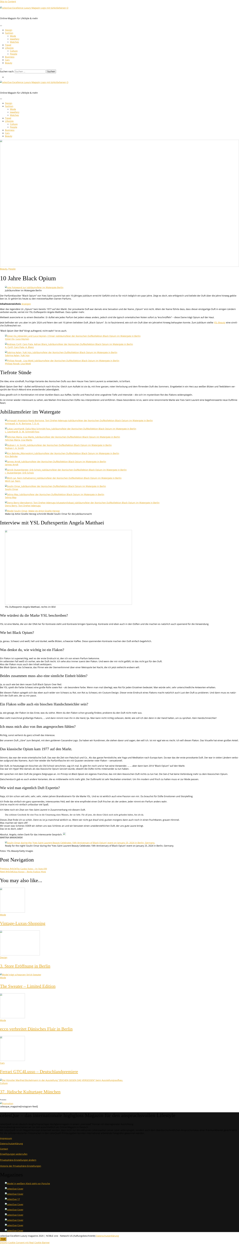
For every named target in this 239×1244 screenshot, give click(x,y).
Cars (7, 59)
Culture (4, 1083)
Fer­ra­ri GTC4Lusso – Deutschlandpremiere (39, 1071)
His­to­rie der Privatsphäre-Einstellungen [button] (20, 1165)
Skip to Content (8, 1)
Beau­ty (8, 62)
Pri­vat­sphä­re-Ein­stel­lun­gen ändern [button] (18, 1159)
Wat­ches (14, 41)
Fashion (9, 32)
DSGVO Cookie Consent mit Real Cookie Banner (25, 1242)
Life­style (9, 47)
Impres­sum (6, 1138)
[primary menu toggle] (1, 25)
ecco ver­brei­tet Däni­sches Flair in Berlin (36, 1028)
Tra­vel (8, 44)
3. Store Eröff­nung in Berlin (25, 966)
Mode (13, 35)
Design (8, 30)
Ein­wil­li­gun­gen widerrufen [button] (13, 1154)
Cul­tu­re (14, 50)
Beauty (3, 268)
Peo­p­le (13, 53)
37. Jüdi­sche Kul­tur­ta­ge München (30, 1091)
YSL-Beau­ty (219, 322)
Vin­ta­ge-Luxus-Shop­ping (22, 923)
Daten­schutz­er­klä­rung (11, 1143)
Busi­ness (9, 56)
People (12, 268)
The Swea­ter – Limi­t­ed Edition (28, 986)
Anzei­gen (26, 303)
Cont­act (4, 1148)
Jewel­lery (14, 38)
